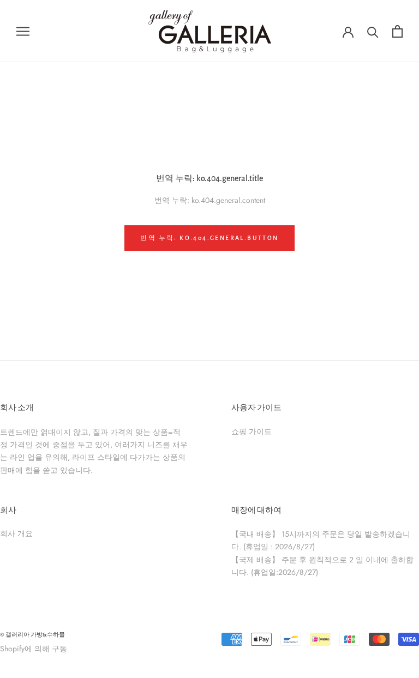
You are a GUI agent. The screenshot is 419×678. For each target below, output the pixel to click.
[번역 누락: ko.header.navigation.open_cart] (397, 31)
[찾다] (373, 31)
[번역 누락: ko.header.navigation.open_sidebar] (22, 30)
